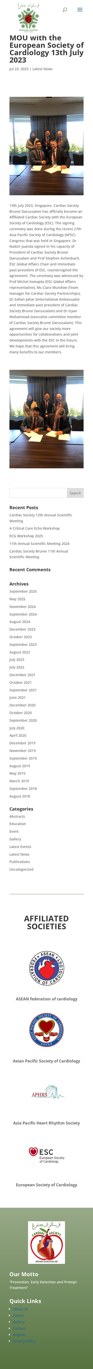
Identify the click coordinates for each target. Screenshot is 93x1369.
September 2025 (23, 591)
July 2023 (16, 659)
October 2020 (20, 712)
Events (18, 1315)
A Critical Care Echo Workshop (34, 528)
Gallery (15, 839)
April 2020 (17, 735)
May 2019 (17, 773)
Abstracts (17, 816)
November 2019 (22, 750)
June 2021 (17, 697)
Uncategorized (21, 869)
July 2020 (16, 728)
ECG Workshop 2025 (26, 536)
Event (14, 831)
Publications (19, 861)
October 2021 (20, 682)
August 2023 (19, 652)
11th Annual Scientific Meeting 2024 (39, 543)
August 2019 (19, 766)
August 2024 (19, 621)
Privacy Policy (24, 1341)
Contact (19, 1328)
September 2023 (23, 644)
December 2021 (22, 674)
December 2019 (22, 743)
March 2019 (19, 781)
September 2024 (23, 614)
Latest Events (20, 846)
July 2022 (16, 667)
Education (17, 823)
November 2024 (22, 606)
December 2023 (22, 629)
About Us (20, 1309)
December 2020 (22, 705)
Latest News (42, 68)
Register (20, 1334)
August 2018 (19, 796)
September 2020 (23, 720)
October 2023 (20, 637)
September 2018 (23, 788)
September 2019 (23, 758)
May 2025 (17, 599)
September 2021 (23, 690)
